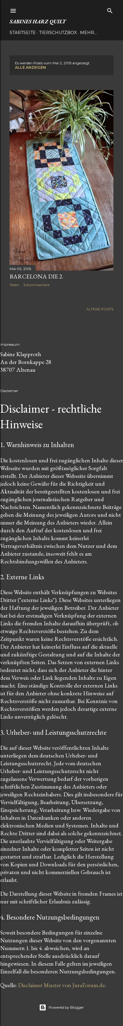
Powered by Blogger (66, 1007)
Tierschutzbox (58, 32)
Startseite (23, 32)
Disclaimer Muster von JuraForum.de (61, 985)
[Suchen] (109, 9)
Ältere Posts (99, 309)
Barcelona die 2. (36, 276)
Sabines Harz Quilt (38, 21)
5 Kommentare (37, 285)
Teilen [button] (14, 285)
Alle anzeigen (30, 67)
